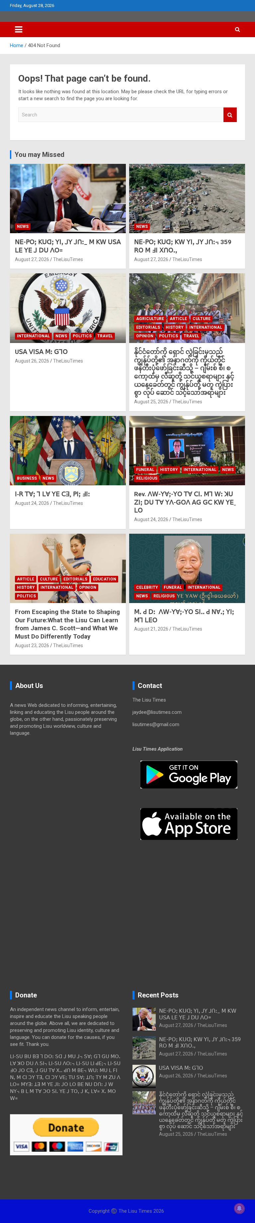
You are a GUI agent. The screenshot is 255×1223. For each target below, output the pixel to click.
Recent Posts (158, 995)
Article (178, 318)
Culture (202, 318)
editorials (148, 327)
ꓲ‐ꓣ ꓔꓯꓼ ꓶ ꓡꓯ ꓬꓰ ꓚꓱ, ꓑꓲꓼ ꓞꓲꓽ (52, 494)
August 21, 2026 (151, 629)
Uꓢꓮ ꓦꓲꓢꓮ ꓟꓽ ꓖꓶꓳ (41, 352)
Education (104, 579)
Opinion (144, 336)
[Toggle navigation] (18, 29)
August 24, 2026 (32, 503)
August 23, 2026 (32, 645)
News (23, 226)
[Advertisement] (66, 793)
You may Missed (39, 155)
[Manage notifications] (239, 1208)
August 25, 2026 (151, 401)
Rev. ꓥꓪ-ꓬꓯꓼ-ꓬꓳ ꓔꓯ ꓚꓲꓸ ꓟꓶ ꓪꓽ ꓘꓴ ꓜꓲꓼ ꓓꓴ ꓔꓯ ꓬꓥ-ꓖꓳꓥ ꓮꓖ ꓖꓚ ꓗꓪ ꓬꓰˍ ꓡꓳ (185, 502)
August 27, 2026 (32, 259)
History (175, 327)
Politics (82, 336)
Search (230, 114)
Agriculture (150, 318)
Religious (146, 478)
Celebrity (147, 587)
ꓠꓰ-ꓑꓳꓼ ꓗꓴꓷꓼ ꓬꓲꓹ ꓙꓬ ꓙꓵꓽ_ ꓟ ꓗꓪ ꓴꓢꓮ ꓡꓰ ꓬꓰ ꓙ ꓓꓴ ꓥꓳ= (197, 1014)
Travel (105, 336)
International (33, 336)
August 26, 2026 (32, 361)
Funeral (145, 469)
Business (27, 478)
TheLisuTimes (68, 259)
